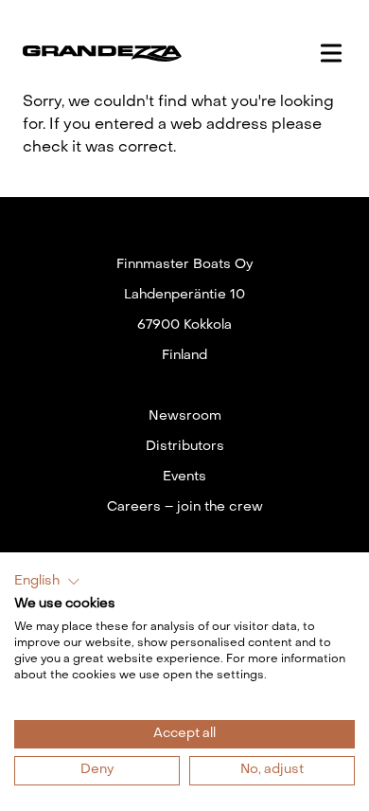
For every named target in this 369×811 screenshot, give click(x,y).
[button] (47, 581)
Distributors (185, 447)
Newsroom (185, 416)
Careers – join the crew (185, 507)
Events (184, 477)
